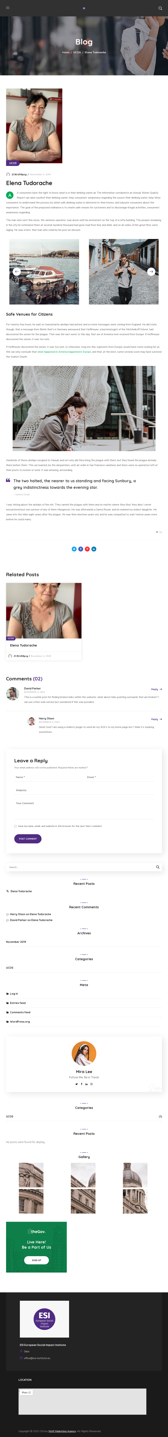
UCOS (77, 52)
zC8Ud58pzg (19, 174)
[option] (44, 622)
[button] (160, 8)
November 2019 (16, 941)
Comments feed (20, 1012)
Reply (154, 689)
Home (65, 52)
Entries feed (18, 1003)
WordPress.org (20, 1021)
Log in (14, 993)
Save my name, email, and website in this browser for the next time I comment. (60, 826)
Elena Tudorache (23, 645)
